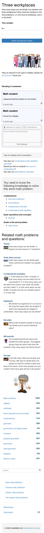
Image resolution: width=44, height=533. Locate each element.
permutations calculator (24, 171)
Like (41, 103)
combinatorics (22, 418)
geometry (22, 423)
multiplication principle (17, 206)
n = (3, 28)
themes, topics (22, 458)
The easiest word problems (16, 497)
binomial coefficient (16, 199)
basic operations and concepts (22, 413)
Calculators (22, 512)
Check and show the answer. (22, 40)
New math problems (13, 482)
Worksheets (8, 507)
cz (35, 528)
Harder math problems (14, 492)
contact (27, 528)
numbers (22, 433)
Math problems (22, 398)
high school (13, 225)
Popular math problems (15, 487)
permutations (13, 202)
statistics (22, 453)
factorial (11, 218)
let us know (6, 75)
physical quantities (22, 438)
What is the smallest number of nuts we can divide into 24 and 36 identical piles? (22, 324)
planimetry (22, 443)
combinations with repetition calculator (21, 162)
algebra (22, 403)
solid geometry (22, 448)
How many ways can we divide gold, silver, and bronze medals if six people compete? (22, 261)
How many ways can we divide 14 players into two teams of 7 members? (22, 246)
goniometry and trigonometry (22, 428)
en (32, 528)
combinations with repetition (20, 210)
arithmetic (22, 408)
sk (39, 528)
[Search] (40, 470)
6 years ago (8, 104)
